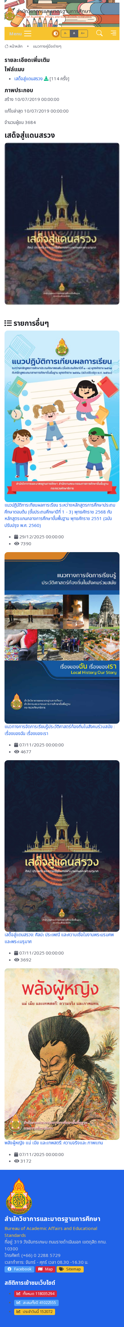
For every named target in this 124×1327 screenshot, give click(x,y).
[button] (99, 34)
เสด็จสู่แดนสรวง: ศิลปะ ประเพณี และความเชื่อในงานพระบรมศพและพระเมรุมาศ (59, 938)
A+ (83, 33)
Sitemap (73, 1269)
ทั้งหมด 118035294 (38, 1294)
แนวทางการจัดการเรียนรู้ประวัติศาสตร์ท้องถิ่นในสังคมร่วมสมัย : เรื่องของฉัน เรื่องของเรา (60, 730)
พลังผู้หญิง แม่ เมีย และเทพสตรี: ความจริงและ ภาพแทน (54, 1143)
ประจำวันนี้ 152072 (37, 1312)
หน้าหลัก (16, 46)
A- (65, 33)
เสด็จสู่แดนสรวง (29, 78)
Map (49, 1269)
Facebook (23, 1269)
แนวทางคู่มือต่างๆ (47, 46)
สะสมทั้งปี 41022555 (39, 1303)
